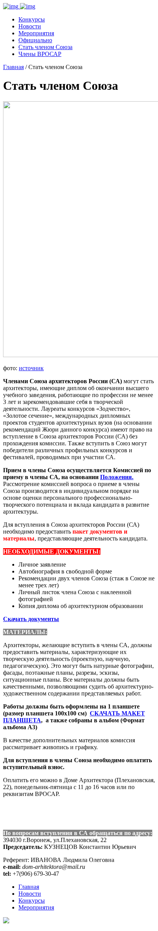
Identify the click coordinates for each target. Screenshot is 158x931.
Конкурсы (31, 19)
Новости (29, 26)
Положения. (116, 477)
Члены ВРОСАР (39, 54)
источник (31, 368)
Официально (35, 40)
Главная (13, 67)
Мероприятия (36, 33)
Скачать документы (31, 619)
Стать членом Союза (45, 47)
